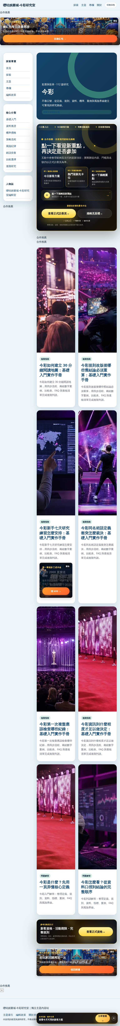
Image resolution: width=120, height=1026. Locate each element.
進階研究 (11, 166)
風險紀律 (11, 146)
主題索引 (8, 1015)
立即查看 (102, 1018)
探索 (75, 5)
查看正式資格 (96, 931)
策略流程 (11, 139)
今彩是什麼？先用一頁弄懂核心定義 (55, 884)
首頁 (8, 68)
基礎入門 (11, 119)
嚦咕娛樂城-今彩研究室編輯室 (17, 193)
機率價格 (11, 132)
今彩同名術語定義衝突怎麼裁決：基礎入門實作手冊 (96, 532)
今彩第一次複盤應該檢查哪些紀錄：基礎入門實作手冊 (55, 728)
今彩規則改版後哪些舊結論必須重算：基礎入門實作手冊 (96, 372)
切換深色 (111, 5)
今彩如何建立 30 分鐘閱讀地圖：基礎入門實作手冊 (56, 370)
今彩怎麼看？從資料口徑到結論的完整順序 (96, 886)
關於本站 (34, 1015)
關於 (99, 5)
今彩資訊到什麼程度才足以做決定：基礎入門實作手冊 (96, 728)
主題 (83, 5)
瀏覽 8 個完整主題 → (52, 112)
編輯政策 (11, 95)
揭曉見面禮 (95, 213)
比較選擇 (11, 159)
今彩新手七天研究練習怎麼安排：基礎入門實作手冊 (55, 532)
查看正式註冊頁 (58, 213)
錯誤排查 (11, 152)
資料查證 (11, 126)
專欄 (91, 5)
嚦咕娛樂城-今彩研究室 (19, 5)
